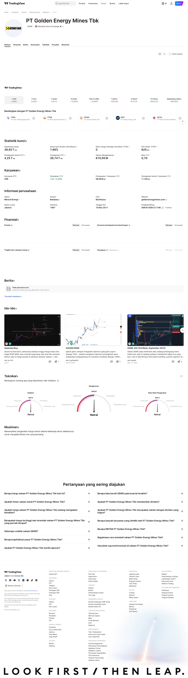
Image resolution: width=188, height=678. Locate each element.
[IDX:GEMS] (6, 343)
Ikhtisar (91, 588)
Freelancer (133, 609)
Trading (131, 593)
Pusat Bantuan (93, 620)
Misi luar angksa (94, 616)
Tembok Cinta (134, 576)
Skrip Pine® (53, 637)
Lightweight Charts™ (169, 579)
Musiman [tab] (65, 45)
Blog (90, 618)
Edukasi (132, 595)
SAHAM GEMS (72, 348)
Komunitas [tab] (35, 45)
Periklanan (165, 590)
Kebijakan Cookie (94, 651)
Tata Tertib (133, 583)
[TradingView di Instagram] (18, 580)
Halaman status (93, 660)
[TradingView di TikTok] (32, 580)
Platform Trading (168, 583)
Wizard (131, 606)
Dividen (51, 618)
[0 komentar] (50, 361)
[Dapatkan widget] (164, 54)
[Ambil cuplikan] (160, 54)
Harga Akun (92, 576)
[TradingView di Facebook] (10, 580)
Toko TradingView (94, 632)
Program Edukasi (168, 597)
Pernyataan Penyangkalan (97, 646)
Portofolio (52, 627)
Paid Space (133, 611)
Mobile (51, 643)
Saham (51, 581)
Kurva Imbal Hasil (55, 629)
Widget (164, 574)
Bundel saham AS (94, 606)
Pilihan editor (133, 597)
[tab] (76, 225)
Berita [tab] (25, 45)
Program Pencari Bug (96, 658)
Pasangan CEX (54, 590)
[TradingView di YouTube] (14, 580)
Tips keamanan (93, 655)
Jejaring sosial (134, 574)
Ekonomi (52, 613)
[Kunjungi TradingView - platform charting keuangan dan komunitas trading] (13, 87)
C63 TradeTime (93, 637)
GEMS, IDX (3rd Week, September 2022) (146, 348)
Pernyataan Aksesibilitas (97, 653)
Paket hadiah (93, 581)
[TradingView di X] (5, 580)
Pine (50, 595)
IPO (50, 620)
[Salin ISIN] (163, 208)
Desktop (52, 646)
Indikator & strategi (136, 604)
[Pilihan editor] (129, 316)
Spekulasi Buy (11, 348)
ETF (50, 583)
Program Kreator (135, 581)
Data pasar (92, 579)
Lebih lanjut (124, 3)
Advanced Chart (167, 581)
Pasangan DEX (54, 593)
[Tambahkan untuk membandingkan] (34, 118)
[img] (61, 26)
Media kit (91, 625)
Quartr (6, 606)
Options (52, 632)
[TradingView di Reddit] (36, 580)
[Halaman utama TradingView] (14, 3)
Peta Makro (53, 634)
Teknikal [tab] (45, 45)
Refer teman (133, 579)
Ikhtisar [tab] (7, 45)
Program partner (167, 595)
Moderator (132, 586)
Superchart (53, 574)
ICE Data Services (31, 590)
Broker (112, 3)
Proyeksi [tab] (55, 45)
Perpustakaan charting (170, 576)
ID (166, 3)
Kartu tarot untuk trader (96, 634)
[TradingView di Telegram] (27, 580)
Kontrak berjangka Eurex (97, 604)
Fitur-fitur (91, 574)
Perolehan (52, 616)
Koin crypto (53, 588)
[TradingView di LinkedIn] (23, 580)
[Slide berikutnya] (182, 330)
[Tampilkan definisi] (20, 147)
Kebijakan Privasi (94, 648)
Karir (90, 623)
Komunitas (93, 3)
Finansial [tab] (17, 45)
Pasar (103, 3)
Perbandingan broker (96, 593)
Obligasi (52, 585)
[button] (87, 3)
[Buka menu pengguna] (171, 3)
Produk (82, 3)
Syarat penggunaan (95, 643)
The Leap (91, 595)
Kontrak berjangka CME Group (99, 602)
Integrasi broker (167, 593)
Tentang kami (93, 613)
